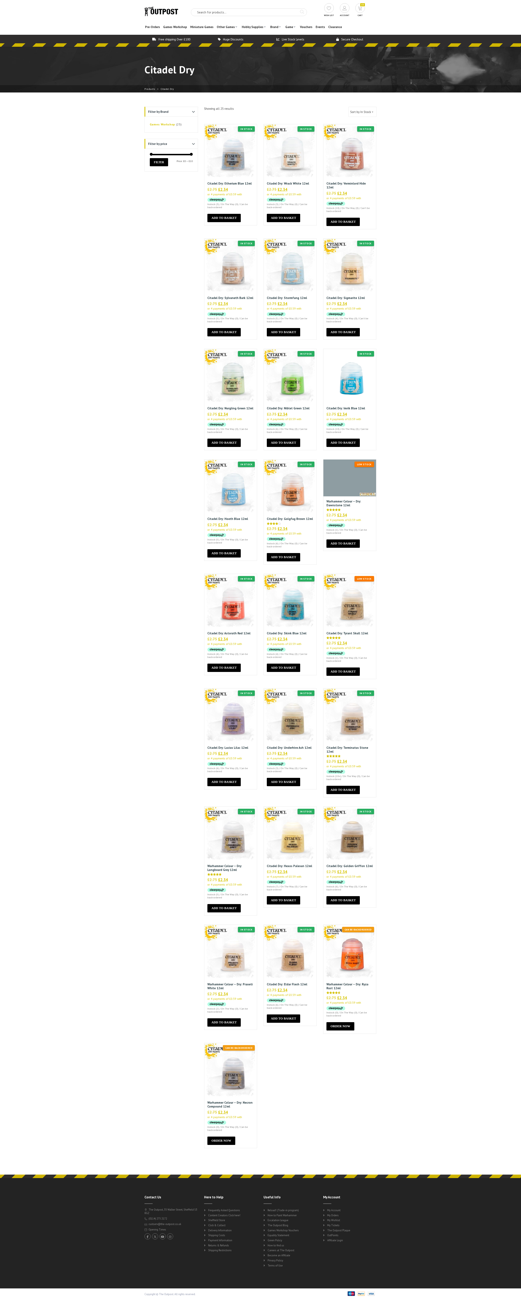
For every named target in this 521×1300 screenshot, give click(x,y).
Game (289, 27)
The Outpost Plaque (338, 1230)
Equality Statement (278, 1235)
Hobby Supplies (252, 27)
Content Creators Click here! (224, 1215)
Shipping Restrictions (220, 1250)
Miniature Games (201, 27)
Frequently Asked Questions (224, 1210)
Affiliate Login (335, 1240)
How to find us (276, 1245)
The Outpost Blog (278, 1225)
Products (149, 88)
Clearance (335, 27)
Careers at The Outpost (281, 1250)
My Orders (333, 1215)
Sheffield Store (216, 1220)
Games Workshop (175, 27)
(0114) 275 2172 (157, 1218)
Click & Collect (216, 1225)
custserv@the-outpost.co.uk (165, 1224)
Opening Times (157, 1229)
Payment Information (220, 1240)
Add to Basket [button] (224, 218)
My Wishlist (333, 1220)
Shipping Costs (216, 1235)
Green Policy (275, 1240)
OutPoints (332, 1235)
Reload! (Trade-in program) (283, 1210)
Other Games (226, 27)
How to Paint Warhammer (282, 1215)
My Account (333, 1210)
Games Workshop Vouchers (283, 1230)
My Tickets (333, 1225)
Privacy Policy (275, 1260)
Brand (274, 27)
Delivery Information (220, 1230)
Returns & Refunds (218, 1245)
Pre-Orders (152, 27)
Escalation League (278, 1220)
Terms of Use (275, 1265)
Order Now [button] (340, 1026)
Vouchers (306, 27)
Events (320, 27)
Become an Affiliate (279, 1255)
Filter (159, 162)
